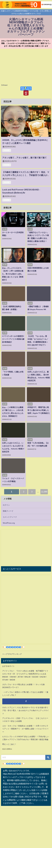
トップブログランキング (12, 654)
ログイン (6, 505)
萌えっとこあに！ (9, 744)
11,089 (44, 492)
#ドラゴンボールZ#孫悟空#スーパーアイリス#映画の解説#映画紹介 (13, 339)
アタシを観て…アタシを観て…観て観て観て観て (24, 158)
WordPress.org (9, 523)
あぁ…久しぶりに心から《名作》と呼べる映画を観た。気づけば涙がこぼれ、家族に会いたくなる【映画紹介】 (12, 274)
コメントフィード (10, 517)
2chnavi (4, 85)
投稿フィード (8, 511)
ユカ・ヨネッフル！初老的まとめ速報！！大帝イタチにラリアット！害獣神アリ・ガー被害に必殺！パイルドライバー (25, 729)
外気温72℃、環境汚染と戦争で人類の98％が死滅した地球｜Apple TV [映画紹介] (38, 410)
